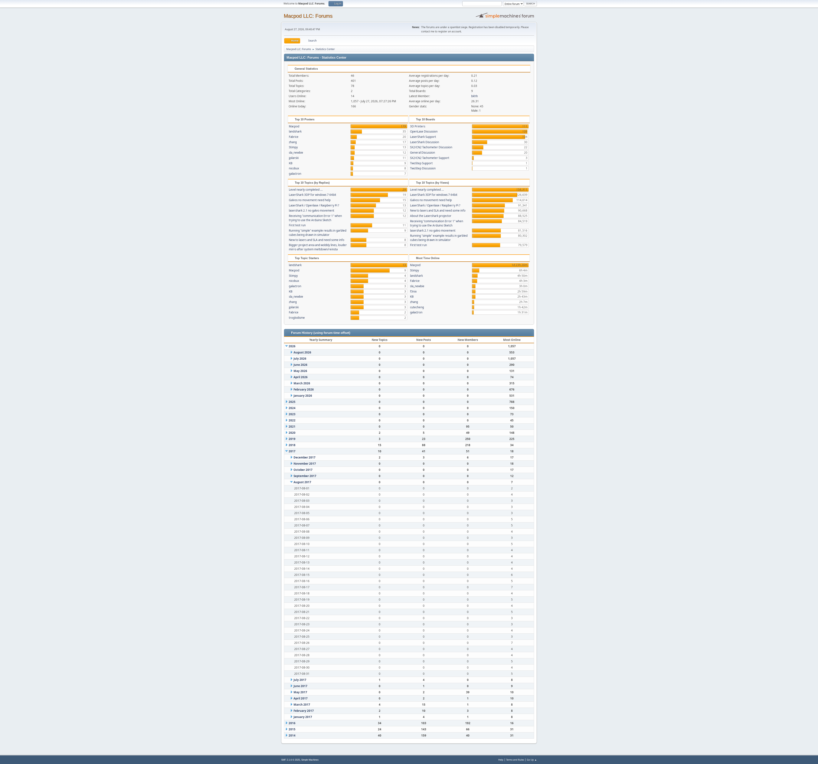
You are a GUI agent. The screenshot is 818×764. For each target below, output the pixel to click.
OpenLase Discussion (424, 131)
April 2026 (301, 377)
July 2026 (300, 358)
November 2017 (305, 464)
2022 (292, 420)
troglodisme (297, 318)
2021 (292, 426)
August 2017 (302, 482)
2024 (292, 408)
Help (500, 759)
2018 (292, 445)
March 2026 (302, 383)
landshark (295, 131)
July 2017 (300, 680)
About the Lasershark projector (430, 216)
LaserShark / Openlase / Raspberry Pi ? (314, 205)
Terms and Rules (515, 759)
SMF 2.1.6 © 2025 (290, 759)
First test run (297, 225)
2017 (292, 451)
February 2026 (304, 389)
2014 (292, 735)
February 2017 (304, 711)
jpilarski (294, 158)
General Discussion (422, 152)
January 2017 (303, 717)
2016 (292, 723)
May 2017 (300, 692)
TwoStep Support (421, 163)
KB (290, 163)
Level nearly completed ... (306, 190)
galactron (295, 174)
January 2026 (303, 396)
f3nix (413, 291)
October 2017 (303, 470)
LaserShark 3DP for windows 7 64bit (312, 195)
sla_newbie (296, 152)
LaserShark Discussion (424, 142)
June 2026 (300, 365)
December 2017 (304, 457)
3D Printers (417, 126)
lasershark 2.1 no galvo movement (311, 210)
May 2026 (300, 371)
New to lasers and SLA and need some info (316, 240)
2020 (292, 433)
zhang (293, 142)
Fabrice (293, 137)
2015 (292, 729)
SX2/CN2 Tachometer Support (429, 158)
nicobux (294, 168)
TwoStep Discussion (423, 168)
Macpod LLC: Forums (308, 16)
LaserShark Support (423, 137)
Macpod (294, 126)
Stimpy (293, 147)
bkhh (474, 96)
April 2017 (301, 698)
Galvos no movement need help (310, 200)
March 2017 (302, 704)
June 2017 (300, 686)
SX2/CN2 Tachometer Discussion (431, 147)
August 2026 (302, 352)
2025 (292, 402)
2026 (292, 346)
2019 (292, 439)
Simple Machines (310, 759)
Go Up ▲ (532, 759)
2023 (292, 414)
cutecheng (417, 307)
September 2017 (305, 476)
